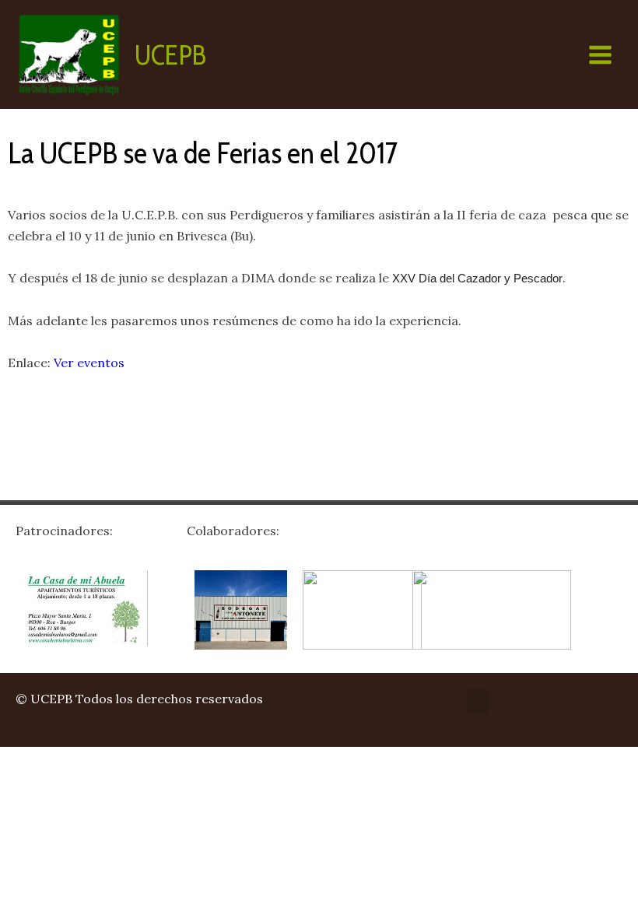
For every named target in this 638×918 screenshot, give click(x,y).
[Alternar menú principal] (600, 55)
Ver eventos (89, 362)
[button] (478, 701)
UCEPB (170, 55)
